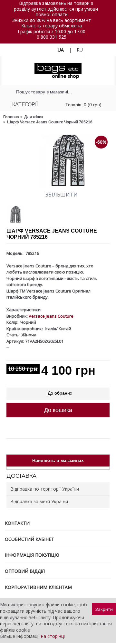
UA (61, 50)
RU (80, 50)
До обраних (60, 393)
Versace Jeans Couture (51, 316)
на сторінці (53, 636)
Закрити (104, 609)
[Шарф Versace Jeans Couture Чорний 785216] (58, 161)
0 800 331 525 (51, 37)
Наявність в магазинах (58, 460)
